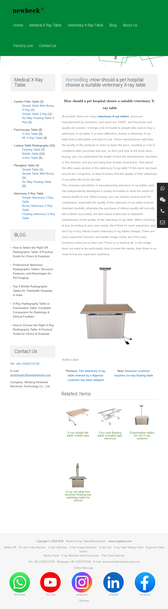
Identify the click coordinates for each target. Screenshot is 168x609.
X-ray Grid (105, 547)
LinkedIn (113, 594)
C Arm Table (30, 133)
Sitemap (84, 600)
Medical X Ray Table (45, 25)
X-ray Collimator (57, 547)
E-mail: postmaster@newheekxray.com (116, 561)
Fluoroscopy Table (26, 129)
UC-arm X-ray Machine (32, 547)
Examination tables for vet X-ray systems (142, 435)
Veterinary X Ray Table (85, 25)
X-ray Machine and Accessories (80, 555)
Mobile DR (10, 547)
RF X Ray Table (32, 137)
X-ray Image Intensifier (83, 547)
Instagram (81, 594)
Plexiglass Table (24, 165)
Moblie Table (30, 153)
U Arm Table (30, 157)
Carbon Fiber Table (26, 101)
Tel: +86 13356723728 (41, 561)
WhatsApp (19, 594)
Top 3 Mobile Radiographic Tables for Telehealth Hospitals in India (32, 291)
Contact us (47, 45)
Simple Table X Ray (34, 113)
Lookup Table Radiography (31, 145)
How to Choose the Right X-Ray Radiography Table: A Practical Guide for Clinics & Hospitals (33, 329)
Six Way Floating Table (36, 181)
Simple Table (30, 169)
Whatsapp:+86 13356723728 (74, 561)
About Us (130, 25)
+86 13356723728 (27, 363)
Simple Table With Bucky (38, 173)
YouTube (50, 594)
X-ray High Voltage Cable (128, 547)
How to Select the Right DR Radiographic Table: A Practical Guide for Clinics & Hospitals (33, 252)
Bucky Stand (51, 555)
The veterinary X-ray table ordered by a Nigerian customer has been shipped (87, 375)
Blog (113, 25)
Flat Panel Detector (113, 555)
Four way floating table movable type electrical (110, 435)
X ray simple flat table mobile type (78, 434)
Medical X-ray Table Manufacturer (86, 541)
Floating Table (31, 149)
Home (18, 25)
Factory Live (23, 45)
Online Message (83, 567)
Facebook (145, 594)
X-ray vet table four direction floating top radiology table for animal (78, 496)
